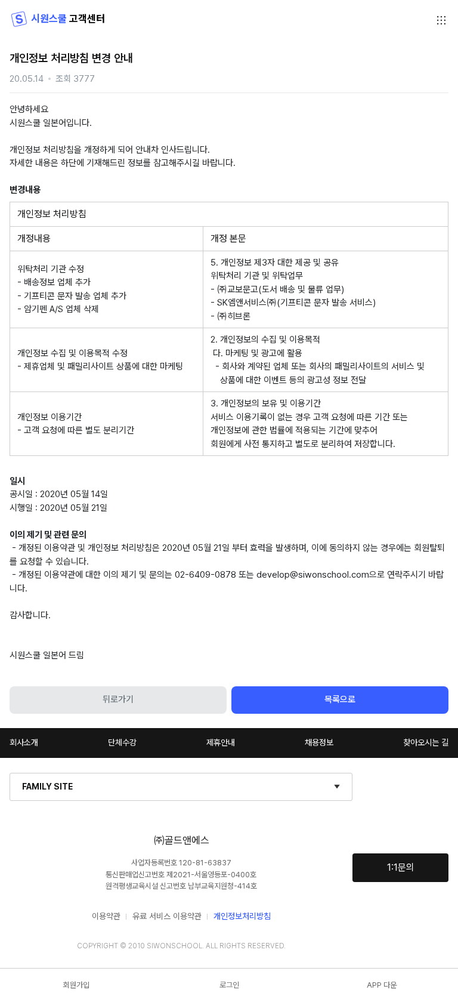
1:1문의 (400, 867)
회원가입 (76, 985)
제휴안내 (220, 742)
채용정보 (319, 742)
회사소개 (24, 742)
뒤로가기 (118, 699)
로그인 (229, 985)
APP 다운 (382, 985)
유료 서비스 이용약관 (167, 916)
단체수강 (122, 742)
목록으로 (339, 699)
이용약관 (106, 916)
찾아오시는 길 (425, 742)
